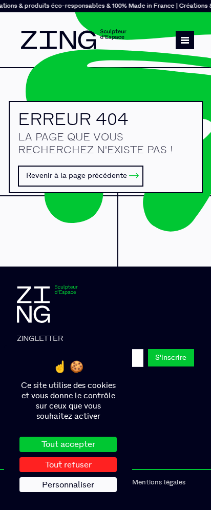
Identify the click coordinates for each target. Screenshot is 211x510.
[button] (185, 40)
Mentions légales (158, 482)
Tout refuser (68, 464)
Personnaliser (68, 484)
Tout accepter (68, 444)
